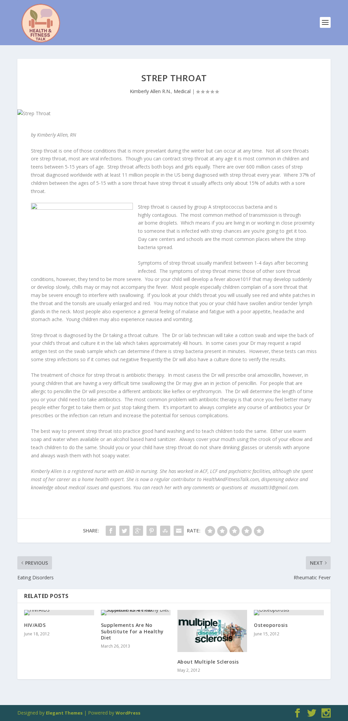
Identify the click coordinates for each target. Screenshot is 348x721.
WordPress (128, 713)
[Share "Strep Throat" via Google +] (138, 531)
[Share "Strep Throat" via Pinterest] (151, 531)
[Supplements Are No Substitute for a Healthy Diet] (136, 612)
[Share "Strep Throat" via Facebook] (111, 531)
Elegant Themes (64, 713)
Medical (182, 91)
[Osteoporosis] (289, 612)
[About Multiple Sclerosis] (212, 631)
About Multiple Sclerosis (208, 661)
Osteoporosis (271, 625)
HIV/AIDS (35, 625)
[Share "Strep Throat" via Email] (179, 531)
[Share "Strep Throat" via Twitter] (124, 531)
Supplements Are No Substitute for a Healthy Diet (132, 631)
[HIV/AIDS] (59, 612)
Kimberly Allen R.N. (150, 91)
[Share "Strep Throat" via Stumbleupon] (165, 531)
